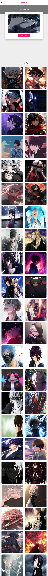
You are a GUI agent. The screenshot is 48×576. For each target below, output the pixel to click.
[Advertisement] (24, 48)
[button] (1, 2)
